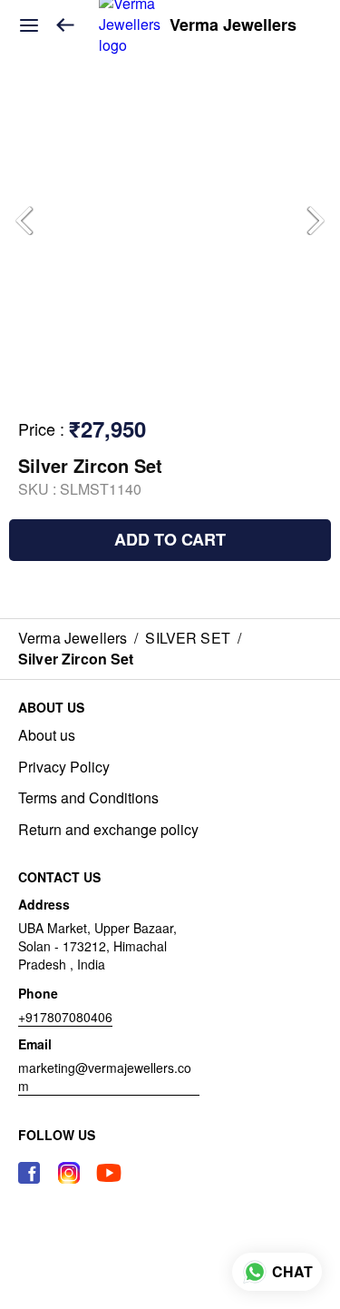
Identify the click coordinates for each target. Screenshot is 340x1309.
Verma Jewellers (233, 25)
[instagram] (68, 1172)
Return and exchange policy (108, 830)
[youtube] (108, 1172)
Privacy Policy (64, 767)
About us (46, 735)
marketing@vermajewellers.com (104, 1076)
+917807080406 (65, 1017)
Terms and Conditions (88, 798)
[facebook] (29, 1172)
